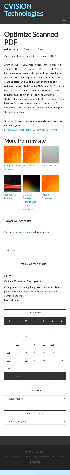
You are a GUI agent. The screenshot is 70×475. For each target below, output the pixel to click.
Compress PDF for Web (12, 167)
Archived (12, 49)
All (7, 49)
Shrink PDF (28, 165)
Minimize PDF (49, 165)
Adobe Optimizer (47, 196)
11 (17, 344)
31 (8, 368)
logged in (23, 231)
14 (44, 344)
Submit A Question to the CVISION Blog (45, 457)
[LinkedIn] (39, 462)
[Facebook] (31, 462)
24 (8, 360)
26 (26, 360)
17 (8, 352)
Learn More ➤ (11, 300)
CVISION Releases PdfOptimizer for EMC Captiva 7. (30, 201)
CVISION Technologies (23, 10)
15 (52, 344)
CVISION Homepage (14, 457)
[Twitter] (35, 462)
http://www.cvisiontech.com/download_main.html (30, 129)
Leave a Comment (46, 49)
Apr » (52, 376)
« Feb (17, 376)
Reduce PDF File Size (10, 196)
